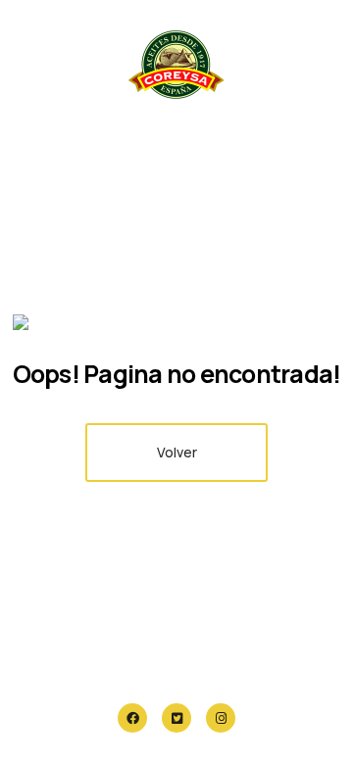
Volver (177, 452)
